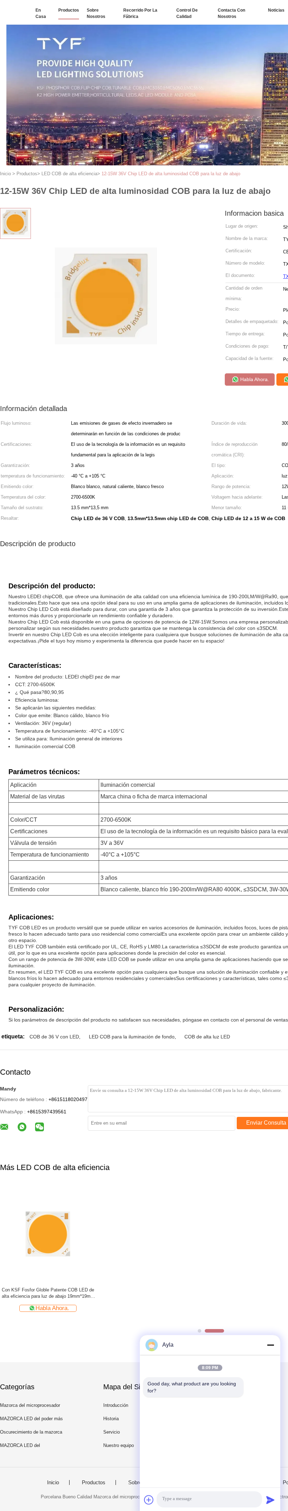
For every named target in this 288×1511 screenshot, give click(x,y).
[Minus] (270, 1345)
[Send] (270, 1499)
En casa (40, 13)
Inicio (53, 1482)
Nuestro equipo (118, 1445)
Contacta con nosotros (231, 13)
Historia (111, 1418)
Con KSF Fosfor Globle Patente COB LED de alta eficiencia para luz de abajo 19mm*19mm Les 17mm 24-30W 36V (48, 1293)
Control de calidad (187, 13)
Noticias (276, 10)
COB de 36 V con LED (54, 1036)
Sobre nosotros (96, 13)
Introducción (115, 1405)
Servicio (111, 1432)
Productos (68, 10)
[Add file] (149, 1499)
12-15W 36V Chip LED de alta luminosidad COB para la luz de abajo (171, 173)
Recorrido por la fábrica (140, 13)
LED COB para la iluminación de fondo (132, 1036)
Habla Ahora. (254, 379)
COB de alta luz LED (207, 1036)
